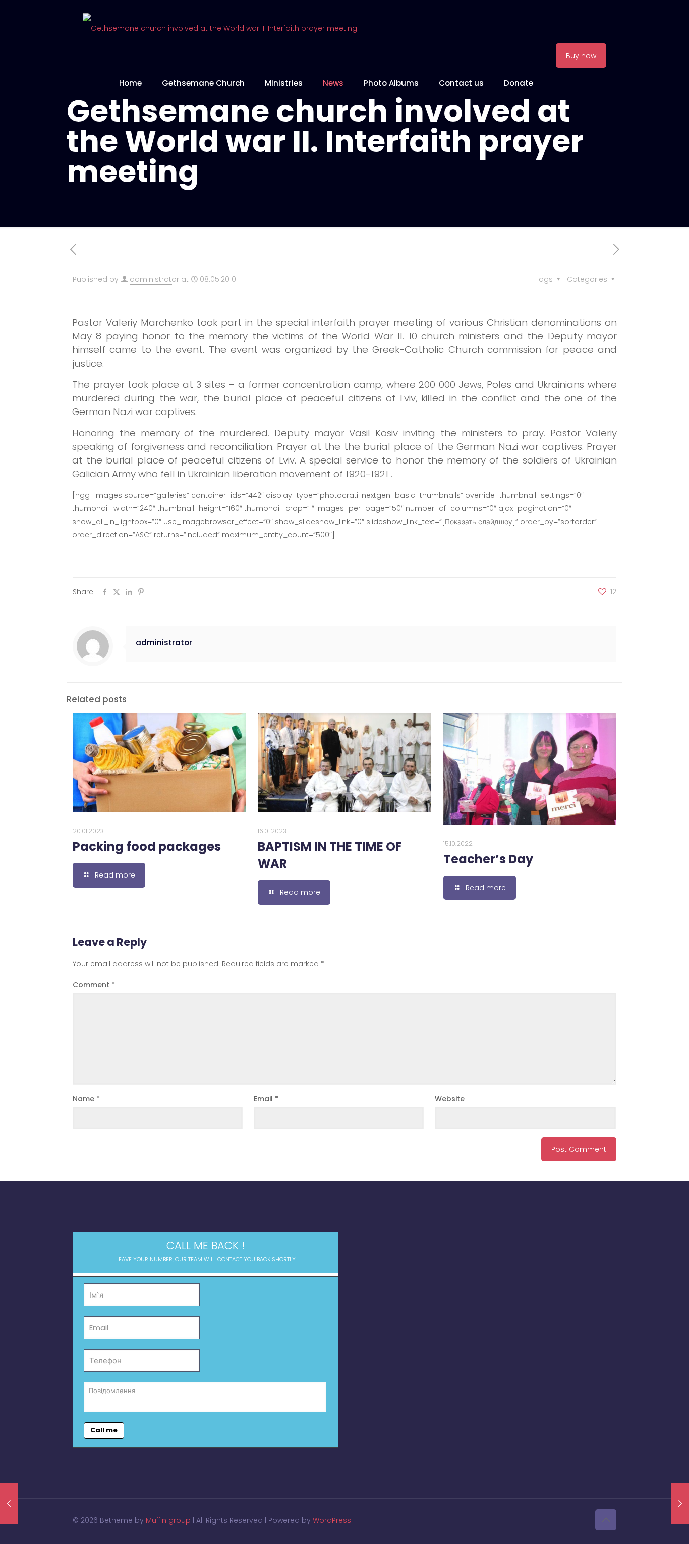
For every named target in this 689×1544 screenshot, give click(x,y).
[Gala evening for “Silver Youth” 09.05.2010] (680, 1503)
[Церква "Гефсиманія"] (220, 28)
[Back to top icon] (605, 1519)
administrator (154, 279)
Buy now (581, 55)
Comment (94, 985)
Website (450, 1099)
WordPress (332, 1520)
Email (266, 1099)
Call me (104, 1430)
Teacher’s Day (488, 859)
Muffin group (168, 1520)
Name (86, 1099)
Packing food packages (147, 846)
